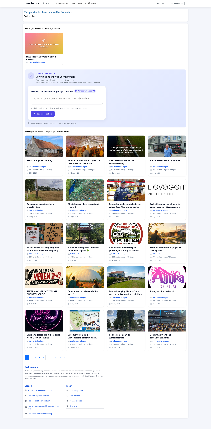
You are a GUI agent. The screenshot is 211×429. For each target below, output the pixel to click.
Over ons (82, 3)
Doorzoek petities (60, 3)
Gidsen (28, 385)
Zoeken (94, 3)
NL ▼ (47, 3)
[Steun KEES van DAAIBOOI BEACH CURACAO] (44, 49)
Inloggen (160, 3)
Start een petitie (176, 3)
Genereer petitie (44, 114)
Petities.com (32, 3)
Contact (73, 3)
